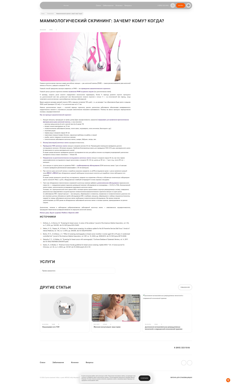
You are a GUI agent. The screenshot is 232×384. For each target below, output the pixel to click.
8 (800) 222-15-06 (163, 5)
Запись (180, 5)
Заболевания (108, 5)
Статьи (98, 5)
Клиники (119, 5)
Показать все (185, 287)
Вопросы (128, 5)
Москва (66, 5)
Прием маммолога (48, 271)
